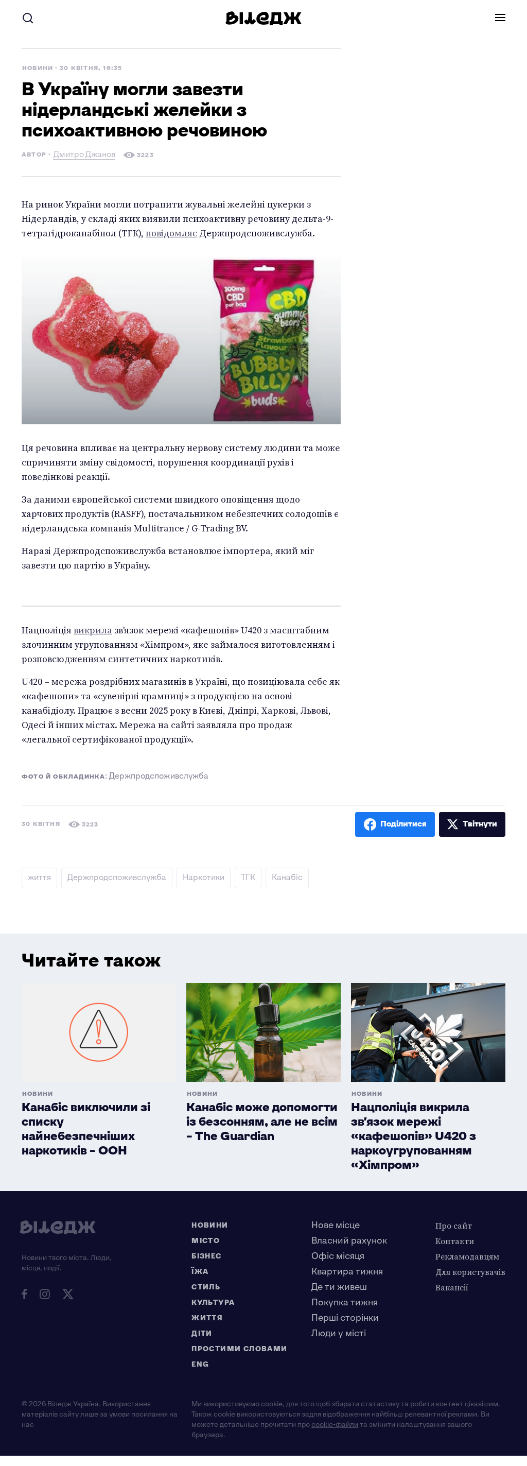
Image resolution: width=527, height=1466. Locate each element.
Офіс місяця (337, 1256)
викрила (93, 630)
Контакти (454, 1241)
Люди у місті (338, 1333)
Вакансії (451, 1287)
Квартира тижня (347, 1271)
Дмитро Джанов (84, 156)
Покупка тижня (344, 1302)
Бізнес (206, 1256)
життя (39, 878)
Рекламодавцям (467, 1256)
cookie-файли (334, 1424)
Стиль (205, 1287)
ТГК (248, 878)
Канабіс (287, 878)
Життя (207, 1318)
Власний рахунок (349, 1240)
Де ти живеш (339, 1287)
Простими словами (239, 1348)
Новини (37, 68)
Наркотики (203, 878)
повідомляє (171, 233)
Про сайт (453, 1225)
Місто (205, 1240)
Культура (213, 1302)
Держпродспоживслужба (116, 878)
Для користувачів (470, 1272)
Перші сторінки (345, 1318)
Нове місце (335, 1225)
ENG (200, 1364)
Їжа (199, 1271)
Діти (202, 1333)
